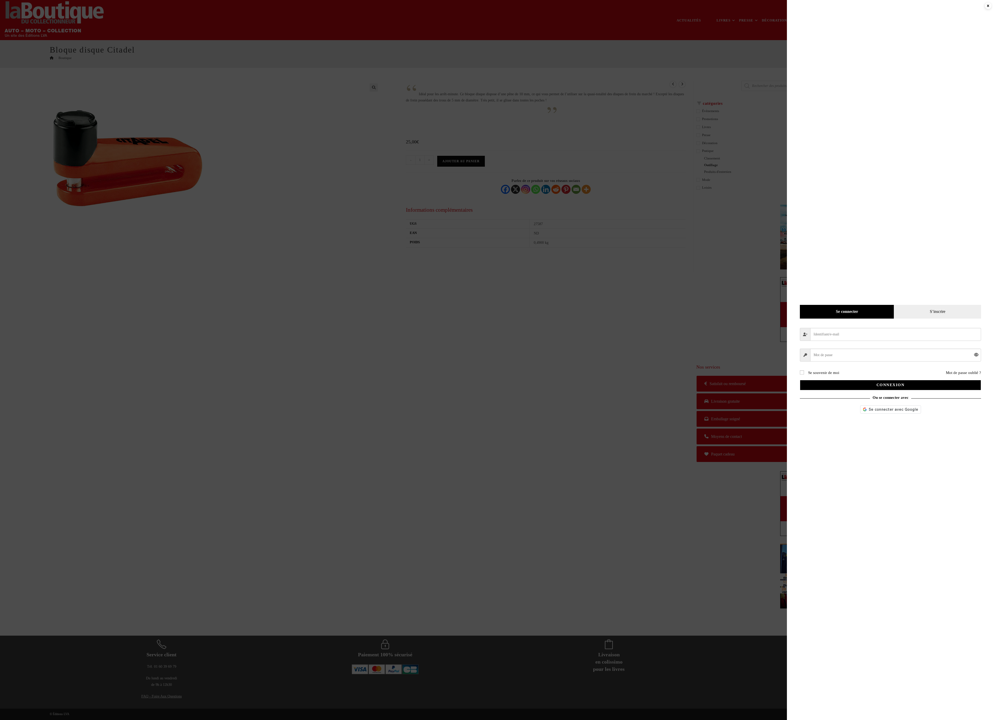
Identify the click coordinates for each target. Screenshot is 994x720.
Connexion (890, 385)
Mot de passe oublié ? (963, 373)
